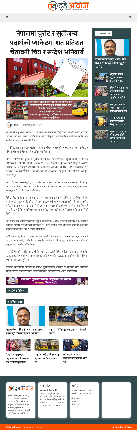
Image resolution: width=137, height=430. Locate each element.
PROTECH (127, 427)
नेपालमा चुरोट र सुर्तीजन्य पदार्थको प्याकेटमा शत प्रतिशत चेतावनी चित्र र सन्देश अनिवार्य (47, 43)
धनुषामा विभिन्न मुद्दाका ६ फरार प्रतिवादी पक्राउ (67, 331)
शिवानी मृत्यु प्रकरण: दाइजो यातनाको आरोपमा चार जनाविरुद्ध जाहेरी (17, 359)
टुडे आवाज (18, 125)
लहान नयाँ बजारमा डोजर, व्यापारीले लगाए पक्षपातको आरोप (118, 137)
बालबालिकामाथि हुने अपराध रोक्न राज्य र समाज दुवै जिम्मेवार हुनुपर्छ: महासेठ (25, 331)
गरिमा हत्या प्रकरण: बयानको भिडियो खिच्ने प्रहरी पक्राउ (75, 358)
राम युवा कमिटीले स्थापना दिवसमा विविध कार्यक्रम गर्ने (47, 359)
